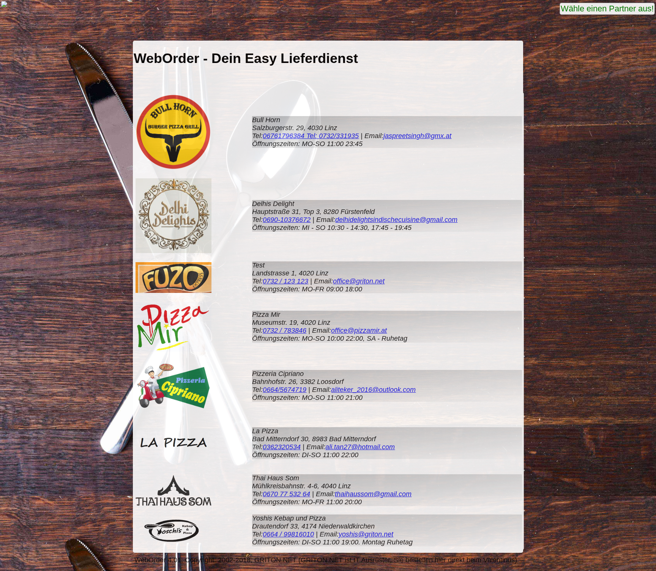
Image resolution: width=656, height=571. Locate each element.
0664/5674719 (284, 389)
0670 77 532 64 (286, 494)
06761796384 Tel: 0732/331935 (311, 136)
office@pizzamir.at (359, 330)
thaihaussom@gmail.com (373, 494)
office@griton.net (359, 281)
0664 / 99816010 (288, 534)
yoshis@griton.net (366, 534)
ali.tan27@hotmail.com (360, 447)
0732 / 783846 (284, 330)
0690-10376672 (287, 219)
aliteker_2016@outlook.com (373, 389)
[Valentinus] (4, 6)
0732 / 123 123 (285, 281)
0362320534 (282, 447)
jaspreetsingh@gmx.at (417, 136)
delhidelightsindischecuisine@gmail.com (396, 219)
